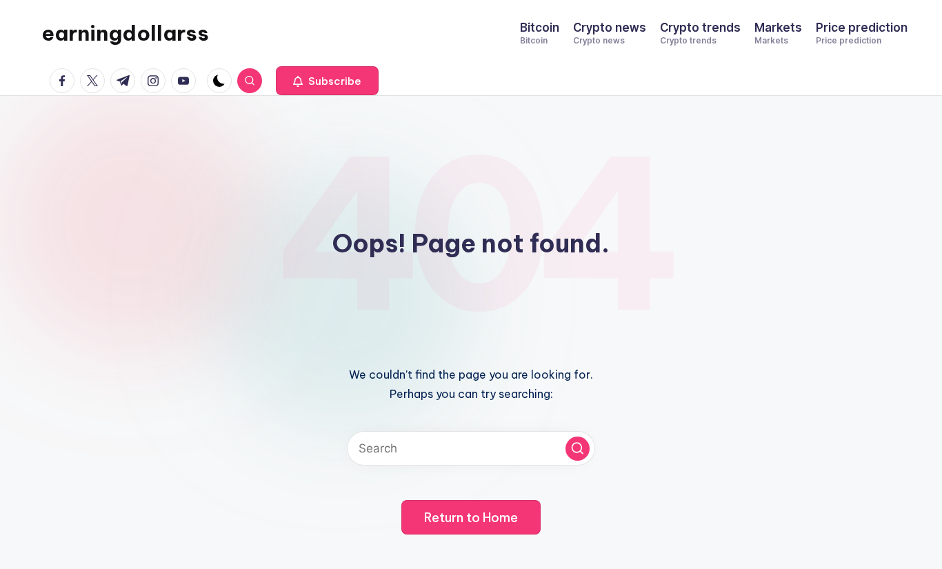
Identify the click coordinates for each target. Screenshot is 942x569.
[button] (327, 80)
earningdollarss (125, 33)
